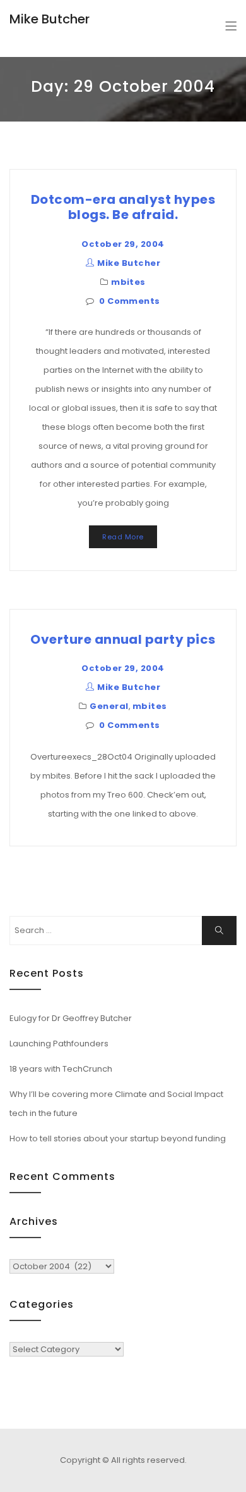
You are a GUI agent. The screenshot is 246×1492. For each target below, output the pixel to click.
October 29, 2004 (123, 244)
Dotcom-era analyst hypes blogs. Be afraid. (123, 207)
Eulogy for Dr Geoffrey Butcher (70, 1018)
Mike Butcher (49, 19)
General (109, 706)
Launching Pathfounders (58, 1044)
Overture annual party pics (122, 639)
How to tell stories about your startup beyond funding (117, 1138)
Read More (122, 537)
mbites (128, 282)
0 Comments (129, 301)
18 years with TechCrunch (60, 1069)
